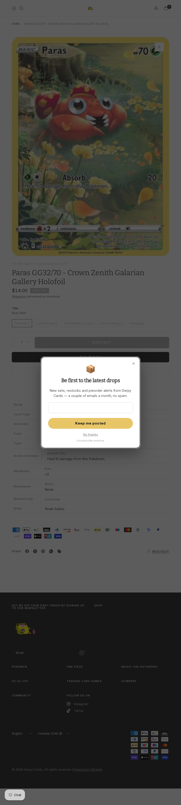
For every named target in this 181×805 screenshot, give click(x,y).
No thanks (90, 434)
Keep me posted (90, 423)
